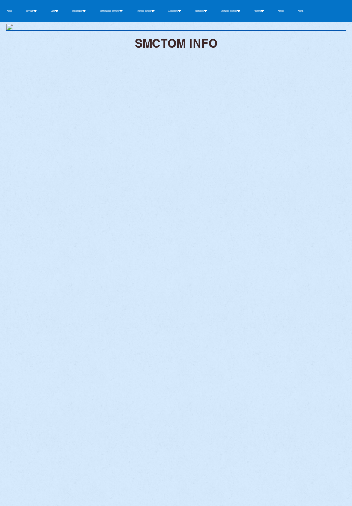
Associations (173, 10)
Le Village (30, 10)
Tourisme (257, 10)
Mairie (53, 10)
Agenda (300, 10)
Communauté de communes (110, 10)
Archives (281, 10)
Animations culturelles (229, 10)
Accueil (9, 10)
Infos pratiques (77, 10)
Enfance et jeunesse (144, 10)
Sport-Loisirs (199, 10)
